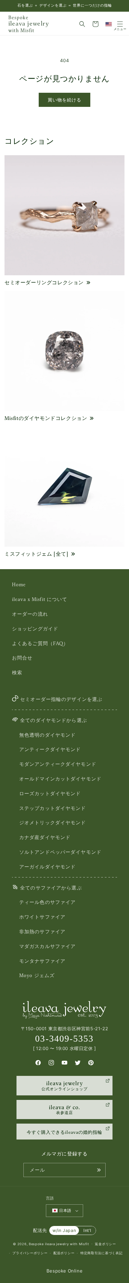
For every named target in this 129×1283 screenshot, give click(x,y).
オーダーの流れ (30, 614)
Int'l (87, 1230)
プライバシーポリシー (29, 1253)
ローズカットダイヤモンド (50, 793)
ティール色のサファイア (47, 902)
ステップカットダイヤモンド (52, 808)
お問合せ (22, 658)
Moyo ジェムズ (37, 975)
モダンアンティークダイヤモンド (57, 764)
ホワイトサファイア (42, 917)
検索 (17, 672)
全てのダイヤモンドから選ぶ (53, 720)
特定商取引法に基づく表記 (101, 1253)
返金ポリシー (105, 1244)
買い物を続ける (64, 100)
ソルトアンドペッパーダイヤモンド (60, 852)
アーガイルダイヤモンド (47, 867)
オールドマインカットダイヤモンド (60, 779)
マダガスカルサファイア (47, 946)
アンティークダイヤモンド (50, 749)
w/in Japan (64, 1230)
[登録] (98, 1170)
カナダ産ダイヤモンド (44, 837)
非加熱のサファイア (42, 931)
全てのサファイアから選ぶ (51, 888)
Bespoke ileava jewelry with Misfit (59, 1244)
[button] (82, 24)
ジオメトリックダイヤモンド (52, 823)
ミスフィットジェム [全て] (36, 554)
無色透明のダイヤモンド (47, 735)
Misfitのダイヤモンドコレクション (45, 418)
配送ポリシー (63, 1253)
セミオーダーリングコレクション (44, 282)
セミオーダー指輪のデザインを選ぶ (61, 699)
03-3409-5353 (64, 1038)
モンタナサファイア (42, 961)
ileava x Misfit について (39, 599)
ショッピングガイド (35, 629)
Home (19, 584)
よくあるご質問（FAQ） (40, 643)
